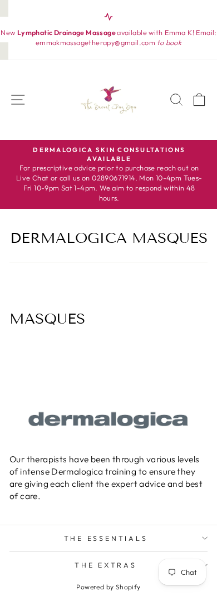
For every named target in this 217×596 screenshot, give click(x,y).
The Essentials (106, 538)
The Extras (106, 564)
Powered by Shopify (108, 587)
